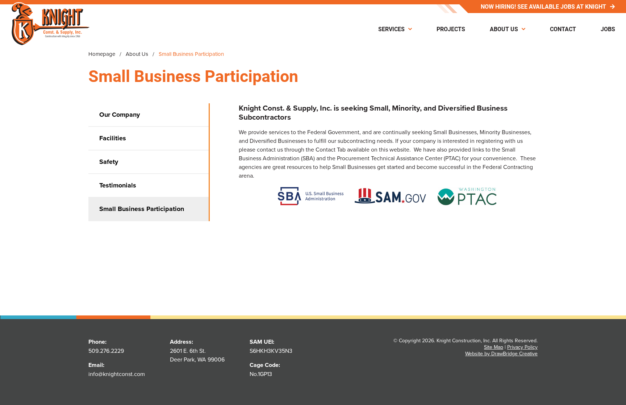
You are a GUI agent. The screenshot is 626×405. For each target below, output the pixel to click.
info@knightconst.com (116, 374)
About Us (504, 29)
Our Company (119, 114)
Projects (451, 29)
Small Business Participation (141, 209)
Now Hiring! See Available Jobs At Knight (543, 6)
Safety (108, 161)
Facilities (112, 138)
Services (391, 29)
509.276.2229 (106, 351)
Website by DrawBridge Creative (501, 353)
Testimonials (117, 185)
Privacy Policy (522, 347)
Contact (563, 29)
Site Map (493, 347)
